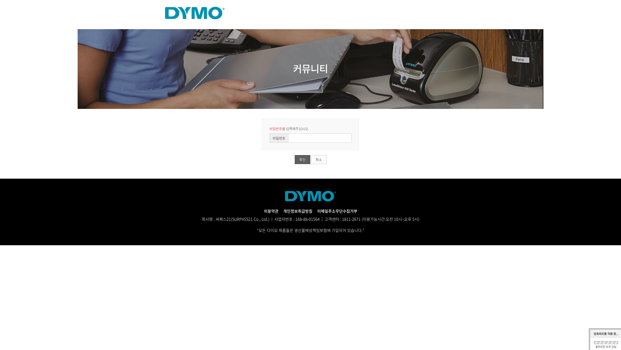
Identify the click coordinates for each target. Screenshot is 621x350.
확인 (302, 159)
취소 (319, 159)
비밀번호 (279, 138)
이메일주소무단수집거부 (337, 211)
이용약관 (271, 211)
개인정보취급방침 (297, 211)
